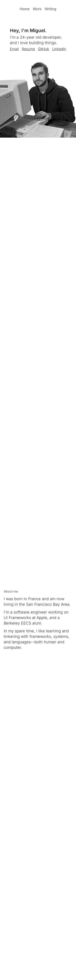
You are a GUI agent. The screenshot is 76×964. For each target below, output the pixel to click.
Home (25, 9)
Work (37, 9)
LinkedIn (59, 49)
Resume (28, 49)
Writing (50, 9)
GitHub (43, 49)
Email (14, 49)
